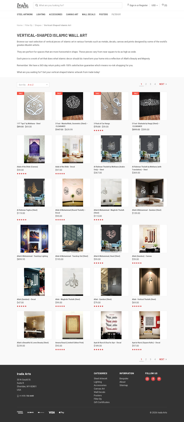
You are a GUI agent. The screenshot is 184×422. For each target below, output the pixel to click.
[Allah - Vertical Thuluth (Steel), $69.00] (150, 282)
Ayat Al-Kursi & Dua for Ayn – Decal (107, 343)
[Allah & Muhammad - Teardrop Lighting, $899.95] (34, 238)
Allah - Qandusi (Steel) (103, 299)
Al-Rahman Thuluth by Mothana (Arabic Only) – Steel (109, 168)
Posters (103, 14)
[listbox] (38, 84)
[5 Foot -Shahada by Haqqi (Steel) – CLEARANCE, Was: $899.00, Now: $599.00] (150, 106)
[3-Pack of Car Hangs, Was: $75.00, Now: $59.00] (111, 106)
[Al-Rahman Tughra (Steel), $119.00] (34, 192)
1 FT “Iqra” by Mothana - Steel (28, 123)
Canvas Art (72, 14)
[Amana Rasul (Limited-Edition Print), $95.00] (73, 325)
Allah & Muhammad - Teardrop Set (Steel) (71, 256)
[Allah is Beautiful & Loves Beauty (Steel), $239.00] (34, 325)
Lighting (40, 14)
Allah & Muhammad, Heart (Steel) (107, 256)
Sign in (133, 5)
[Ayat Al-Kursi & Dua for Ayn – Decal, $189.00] (111, 325)
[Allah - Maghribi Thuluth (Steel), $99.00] (73, 282)
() (165, 5)
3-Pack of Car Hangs (102, 123)
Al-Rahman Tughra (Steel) (27, 210)
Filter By (116, 14)
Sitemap (124, 385)
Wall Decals (88, 14)
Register (143, 5)
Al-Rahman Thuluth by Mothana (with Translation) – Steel (146, 168)
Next (162, 84)
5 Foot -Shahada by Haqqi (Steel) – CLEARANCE (145, 125)
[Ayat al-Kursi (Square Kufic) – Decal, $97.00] (150, 325)
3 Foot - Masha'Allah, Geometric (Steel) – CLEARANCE (71, 125)
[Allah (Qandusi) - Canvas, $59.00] (150, 238)
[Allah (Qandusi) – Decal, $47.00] (34, 282)
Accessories (55, 14)
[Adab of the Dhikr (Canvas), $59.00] (34, 149)
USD (154, 5)
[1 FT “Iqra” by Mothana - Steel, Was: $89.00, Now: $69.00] (34, 106)
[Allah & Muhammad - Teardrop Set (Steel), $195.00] (73, 238)
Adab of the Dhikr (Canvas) (27, 167)
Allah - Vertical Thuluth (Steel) (144, 299)
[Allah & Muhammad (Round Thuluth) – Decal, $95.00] (73, 192)
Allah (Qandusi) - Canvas (142, 256)
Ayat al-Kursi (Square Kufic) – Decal (146, 343)
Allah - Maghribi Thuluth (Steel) (67, 299)
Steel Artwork (25, 14)
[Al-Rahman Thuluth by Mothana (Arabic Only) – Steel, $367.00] (111, 149)
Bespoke (124, 378)
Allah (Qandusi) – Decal (26, 299)
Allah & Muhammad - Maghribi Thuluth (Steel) (109, 211)
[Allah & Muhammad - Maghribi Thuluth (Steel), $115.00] (111, 192)
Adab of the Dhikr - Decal (65, 167)
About (122, 382)
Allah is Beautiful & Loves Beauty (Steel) (33, 343)
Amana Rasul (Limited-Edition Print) (69, 343)
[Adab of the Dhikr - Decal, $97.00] (73, 149)
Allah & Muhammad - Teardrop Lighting (32, 256)
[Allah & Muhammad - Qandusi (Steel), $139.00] (150, 192)
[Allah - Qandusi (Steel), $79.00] (111, 282)
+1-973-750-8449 (26, 396)
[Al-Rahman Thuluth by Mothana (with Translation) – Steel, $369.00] (150, 149)
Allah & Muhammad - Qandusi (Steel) (146, 210)
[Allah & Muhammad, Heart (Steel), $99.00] (111, 238)
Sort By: (22, 84)
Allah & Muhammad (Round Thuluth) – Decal (70, 211)
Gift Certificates (102, 402)
